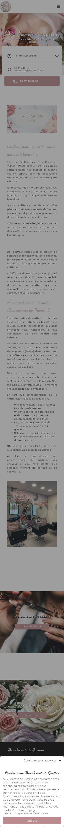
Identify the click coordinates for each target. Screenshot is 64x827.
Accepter (32, 820)
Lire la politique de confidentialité (25, 813)
